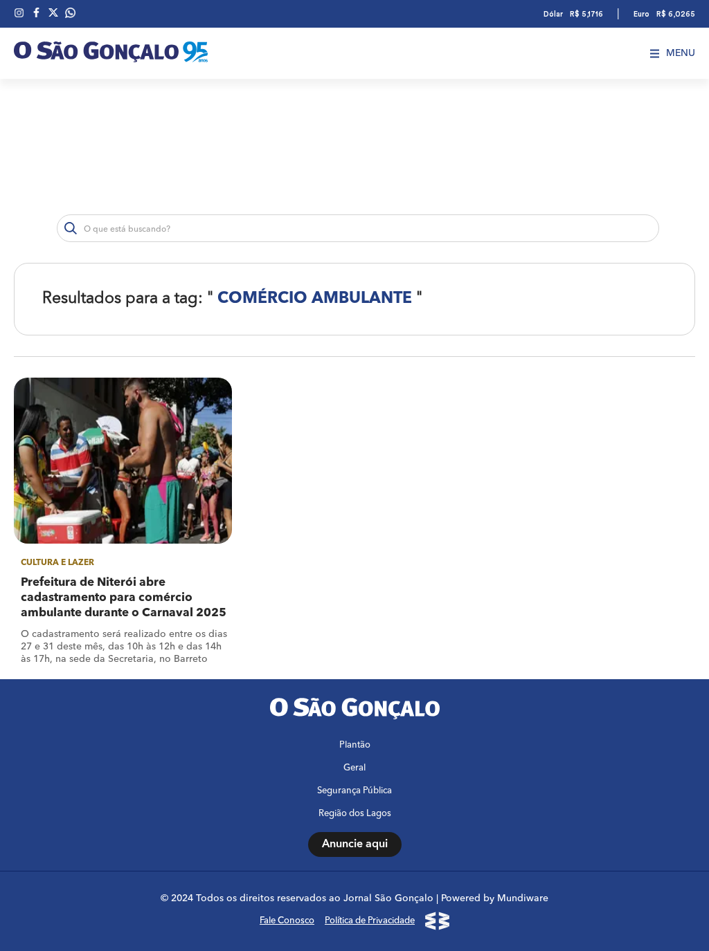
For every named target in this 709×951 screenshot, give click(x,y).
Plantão (354, 745)
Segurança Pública (354, 790)
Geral (354, 768)
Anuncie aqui (355, 844)
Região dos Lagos (354, 813)
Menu (680, 53)
